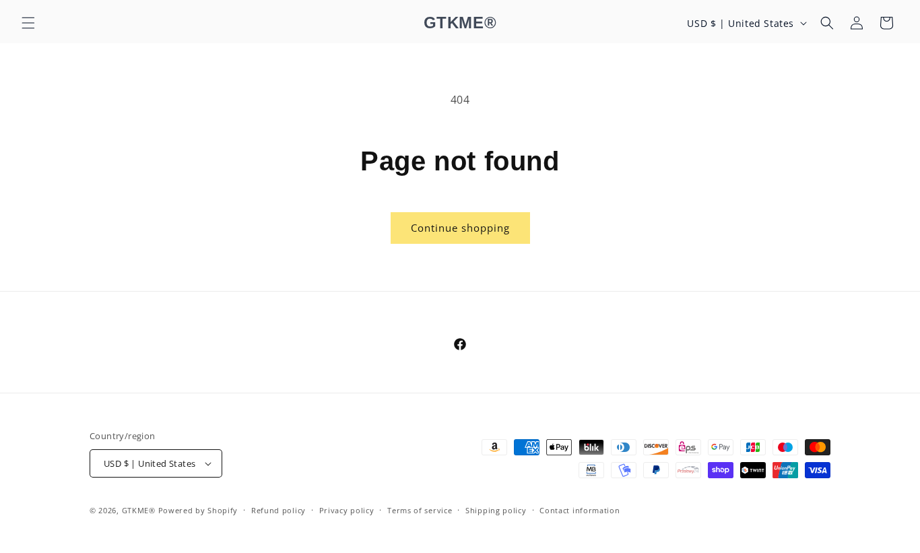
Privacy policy (346, 510)
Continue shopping (460, 227)
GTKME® (139, 510)
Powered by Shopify (198, 510)
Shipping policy (496, 510)
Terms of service (419, 510)
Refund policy (278, 510)
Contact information (579, 510)
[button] (28, 23)
